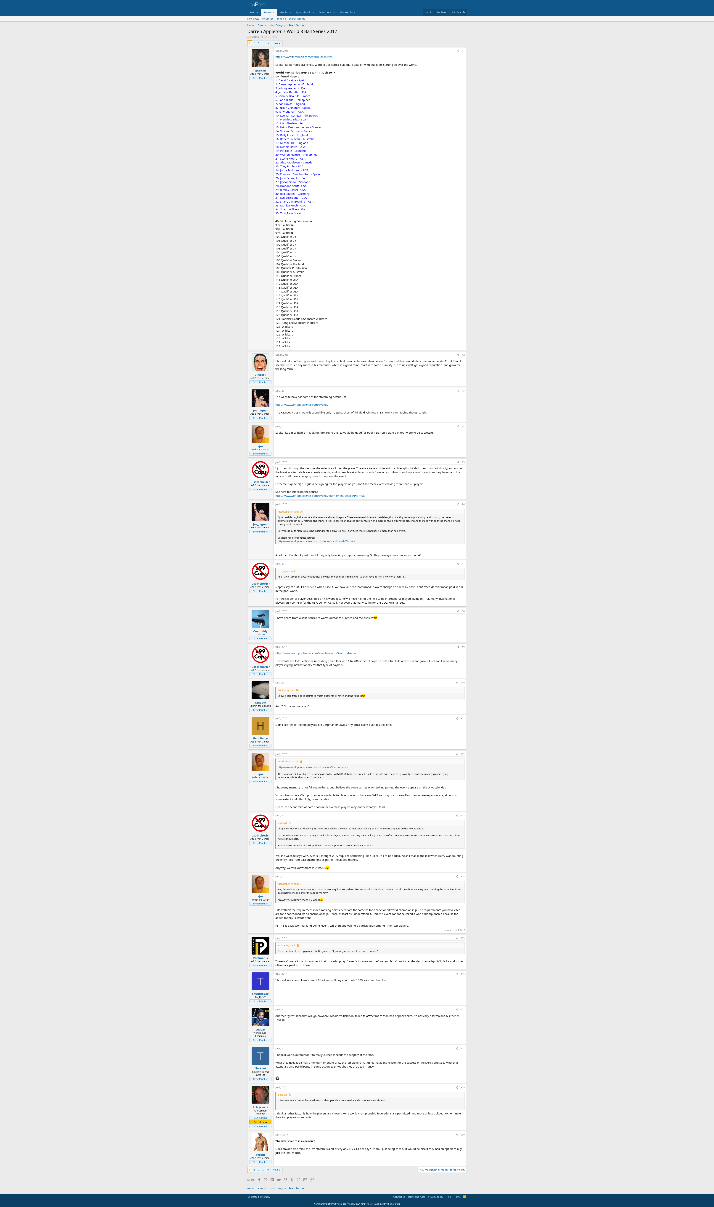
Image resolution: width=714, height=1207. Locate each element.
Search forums (297, 18)
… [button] (263, 43)
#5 (463, 462)
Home (254, 12)
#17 (463, 1009)
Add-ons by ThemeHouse (387, 1203)
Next (275, 43)
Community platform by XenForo (343, 1203)
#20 (463, 1134)
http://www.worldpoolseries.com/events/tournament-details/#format (320, 495)
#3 (463, 390)
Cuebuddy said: (286, 690)
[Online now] (260, 627)
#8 (463, 611)
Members (325, 12)
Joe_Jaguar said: (286, 571)
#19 (463, 1087)
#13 (463, 815)
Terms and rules (416, 1196)
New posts (253, 18)
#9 (463, 646)
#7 (463, 563)
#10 (463, 682)
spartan (254, 37)
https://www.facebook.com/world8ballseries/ (304, 57)
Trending (281, 18)
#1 (463, 50)
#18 (463, 1048)
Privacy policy (435, 1196)
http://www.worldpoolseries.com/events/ (301, 404)
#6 (463, 504)
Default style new (260, 1196)
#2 (463, 354)
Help (448, 1196)
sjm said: (282, 823)
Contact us (399, 1196)
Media (283, 12)
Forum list (267, 18)
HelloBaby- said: (286, 945)
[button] (290, 12)
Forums (268, 12)
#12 (463, 754)
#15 (463, 938)
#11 (463, 718)
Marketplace (347, 12)
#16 (463, 973)
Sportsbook (303, 12)
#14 (463, 876)
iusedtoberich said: (288, 511)
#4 (463, 426)
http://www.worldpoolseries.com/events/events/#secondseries (315, 653)
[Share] (458, 51)
